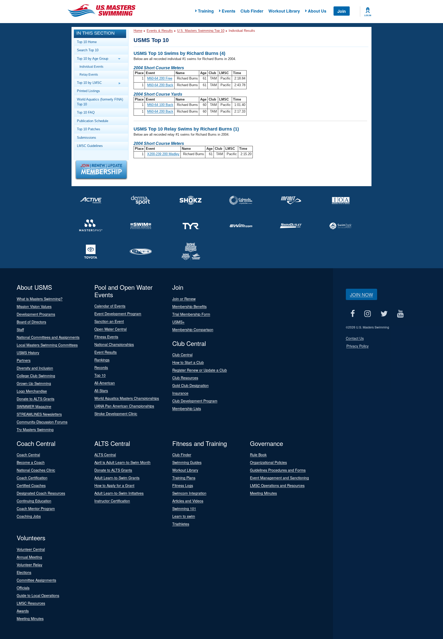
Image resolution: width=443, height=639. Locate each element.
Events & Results (160, 31)
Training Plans (183, 477)
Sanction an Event (109, 321)
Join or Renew (184, 298)
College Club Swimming (36, 375)
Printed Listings (88, 91)
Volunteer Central (31, 549)
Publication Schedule (92, 121)
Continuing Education (34, 500)
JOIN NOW (361, 294)
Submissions (86, 137)
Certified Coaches (31, 485)
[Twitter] (384, 314)
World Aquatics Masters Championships (126, 398)
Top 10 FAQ (86, 112)
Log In (367, 15)
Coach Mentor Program (36, 508)
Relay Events (88, 74)
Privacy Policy (357, 345)
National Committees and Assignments (48, 337)
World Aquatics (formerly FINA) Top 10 (100, 101)
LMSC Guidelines (90, 146)
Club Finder (251, 11)
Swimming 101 (184, 508)
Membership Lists (186, 408)
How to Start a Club (188, 362)
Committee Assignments (36, 580)
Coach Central (28, 454)
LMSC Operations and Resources (277, 485)
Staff (20, 329)
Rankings (101, 359)
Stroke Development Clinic (115, 413)
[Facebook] (352, 314)
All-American (104, 382)
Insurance (180, 393)
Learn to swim (183, 516)
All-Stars (101, 390)
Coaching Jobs (29, 516)
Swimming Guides (187, 462)
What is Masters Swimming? (40, 298)
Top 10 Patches (88, 129)
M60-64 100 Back (160, 105)
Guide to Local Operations (38, 595)
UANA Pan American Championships (124, 405)
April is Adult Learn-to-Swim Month (122, 462)
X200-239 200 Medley (163, 154)
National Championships (114, 344)
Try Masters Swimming (35, 429)
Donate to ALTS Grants (35, 398)
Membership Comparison (192, 329)
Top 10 (100, 375)
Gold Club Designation (190, 385)
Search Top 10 (87, 50)
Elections (24, 572)
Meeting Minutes (263, 493)
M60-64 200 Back (160, 85)
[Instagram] (367, 314)
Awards (23, 610)
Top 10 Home (87, 42)
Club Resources (185, 377)
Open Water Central (110, 329)
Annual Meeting (29, 557)
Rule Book (258, 454)
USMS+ (178, 321)
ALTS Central (105, 454)
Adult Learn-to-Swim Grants (116, 477)
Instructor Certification (112, 500)
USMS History (28, 352)
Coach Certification (32, 477)
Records (101, 367)
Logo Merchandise (32, 391)
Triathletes (180, 523)
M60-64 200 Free (159, 78)
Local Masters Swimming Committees (47, 344)
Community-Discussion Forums (42, 421)
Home (138, 31)
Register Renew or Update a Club (199, 370)
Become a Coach (31, 462)
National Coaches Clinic (36, 470)
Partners (24, 360)
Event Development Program (117, 313)
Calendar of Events (109, 305)
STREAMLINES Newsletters (39, 414)
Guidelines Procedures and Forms (278, 470)
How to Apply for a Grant (114, 485)
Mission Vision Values (34, 306)
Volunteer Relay (29, 564)
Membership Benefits (189, 306)
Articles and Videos (187, 500)
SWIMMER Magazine (34, 406)
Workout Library (284, 11)
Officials (23, 587)
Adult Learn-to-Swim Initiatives (119, 493)
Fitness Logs (182, 485)
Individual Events (91, 66)
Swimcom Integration (189, 493)
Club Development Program (194, 400)
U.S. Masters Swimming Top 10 (200, 31)
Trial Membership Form (191, 314)
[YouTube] (400, 314)
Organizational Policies (268, 462)
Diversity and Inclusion (35, 368)
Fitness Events (106, 336)
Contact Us (355, 338)
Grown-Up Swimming (34, 383)
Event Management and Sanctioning (279, 477)
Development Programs (36, 314)
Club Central (182, 354)
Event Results (105, 352)
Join (341, 11)
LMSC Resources (31, 603)
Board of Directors (31, 321)
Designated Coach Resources (41, 493)
